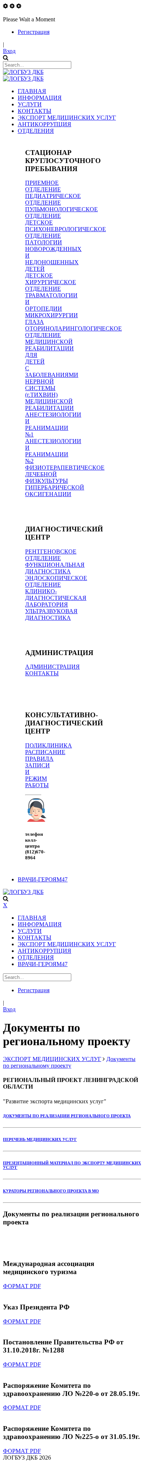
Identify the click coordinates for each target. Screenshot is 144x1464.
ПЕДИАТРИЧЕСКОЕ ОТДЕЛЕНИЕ (53, 199)
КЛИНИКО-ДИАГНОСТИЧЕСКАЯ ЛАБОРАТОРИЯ (55, 598)
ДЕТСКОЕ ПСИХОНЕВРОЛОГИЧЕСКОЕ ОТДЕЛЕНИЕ (65, 229)
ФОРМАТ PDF (22, 1286)
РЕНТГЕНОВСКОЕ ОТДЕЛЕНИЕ (50, 554)
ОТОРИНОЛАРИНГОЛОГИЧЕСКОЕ (73, 328)
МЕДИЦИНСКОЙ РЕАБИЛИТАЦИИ (49, 404)
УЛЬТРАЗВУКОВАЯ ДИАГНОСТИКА (51, 614)
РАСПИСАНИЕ (45, 752)
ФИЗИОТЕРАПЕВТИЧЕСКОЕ (64, 467)
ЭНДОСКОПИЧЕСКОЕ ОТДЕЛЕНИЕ (56, 581)
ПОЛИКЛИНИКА (48, 745)
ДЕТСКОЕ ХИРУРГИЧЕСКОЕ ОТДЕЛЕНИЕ (50, 282)
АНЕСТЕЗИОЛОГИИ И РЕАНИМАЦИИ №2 (53, 451)
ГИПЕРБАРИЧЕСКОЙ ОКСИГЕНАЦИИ (54, 490)
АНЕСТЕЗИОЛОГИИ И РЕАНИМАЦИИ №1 (53, 424)
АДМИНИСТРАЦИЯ (52, 667)
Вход (9, 51)
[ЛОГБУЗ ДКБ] (23, 72)
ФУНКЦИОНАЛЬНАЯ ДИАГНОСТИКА (55, 568)
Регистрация (33, 32)
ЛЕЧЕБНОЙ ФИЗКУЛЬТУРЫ (46, 477)
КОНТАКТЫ (42, 673)
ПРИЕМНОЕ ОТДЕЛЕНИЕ (43, 186)
